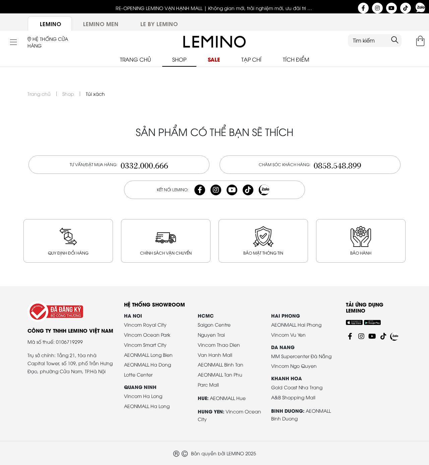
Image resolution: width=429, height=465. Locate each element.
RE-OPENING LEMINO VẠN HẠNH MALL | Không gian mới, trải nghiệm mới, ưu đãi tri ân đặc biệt (215, 8)
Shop (68, 93)
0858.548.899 (337, 165)
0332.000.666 (144, 165)
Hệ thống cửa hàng (47, 42)
